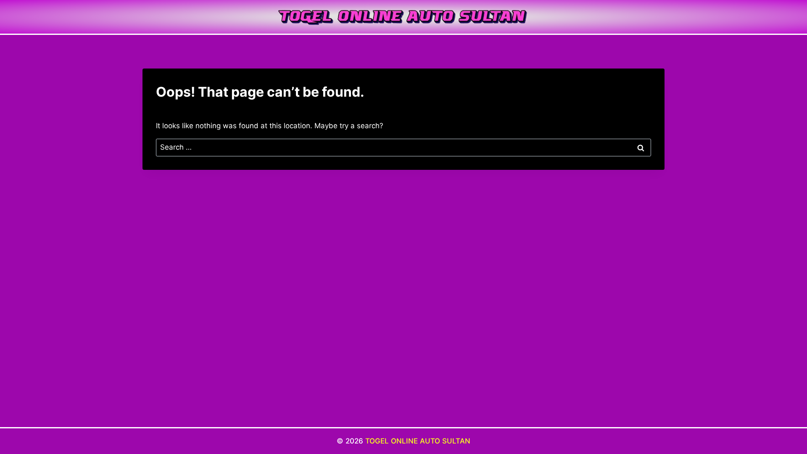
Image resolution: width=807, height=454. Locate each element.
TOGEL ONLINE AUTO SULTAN (417, 441)
